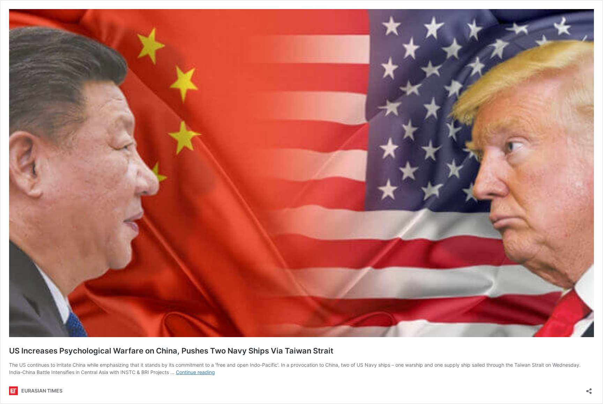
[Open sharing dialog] (589, 388)
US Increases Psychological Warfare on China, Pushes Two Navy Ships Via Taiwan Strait (171, 350)
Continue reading (195, 372)
